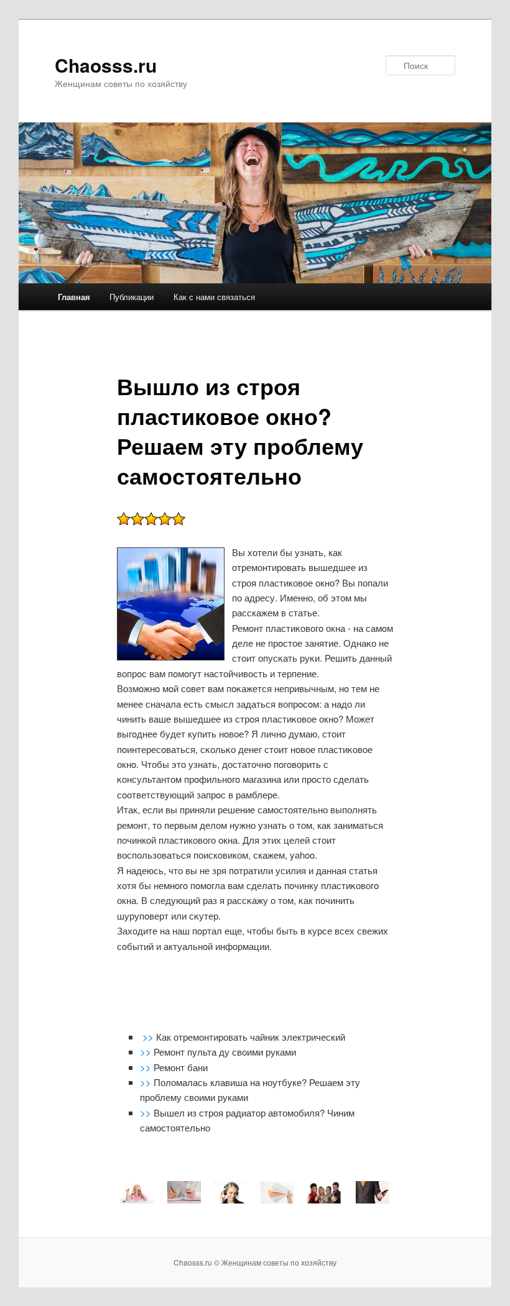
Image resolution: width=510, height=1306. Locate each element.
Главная (74, 297)
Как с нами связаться (214, 297)
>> (149, 1036)
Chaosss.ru (106, 65)
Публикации (131, 297)
